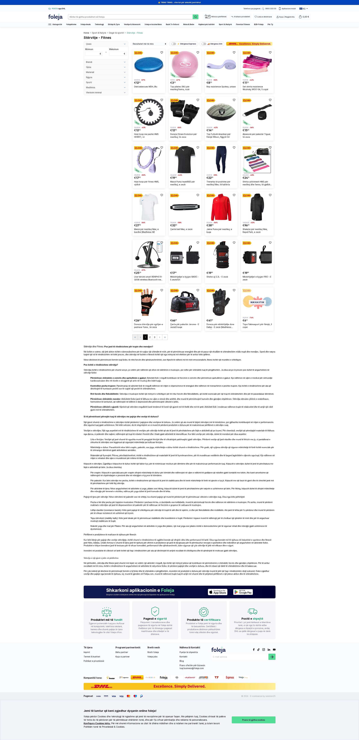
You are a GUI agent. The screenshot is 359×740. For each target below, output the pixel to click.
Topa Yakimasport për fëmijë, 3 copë (257, 325)
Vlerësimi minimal (94, 92)
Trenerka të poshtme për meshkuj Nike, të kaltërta (218, 183)
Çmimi (88, 44)
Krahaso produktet (242, 17)
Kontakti (183, 656)
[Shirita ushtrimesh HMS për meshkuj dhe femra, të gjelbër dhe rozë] (257, 159)
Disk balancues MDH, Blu (145, 86)
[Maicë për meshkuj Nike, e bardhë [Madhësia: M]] (149, 207)
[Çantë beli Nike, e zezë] (185, 207)
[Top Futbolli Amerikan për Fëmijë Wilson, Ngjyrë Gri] (221, 112)
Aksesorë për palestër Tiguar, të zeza (257, 135)
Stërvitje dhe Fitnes (93, 346)
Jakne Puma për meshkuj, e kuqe (219, 230)
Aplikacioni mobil (289, 8)
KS (304, 8)
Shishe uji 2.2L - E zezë (217, 277)
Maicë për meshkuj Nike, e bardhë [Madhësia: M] (146, 230)
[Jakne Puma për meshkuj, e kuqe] (221, 207)
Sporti (89, 82)
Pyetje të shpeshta (189, 652)
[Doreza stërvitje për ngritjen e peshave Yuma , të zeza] (149, 302)
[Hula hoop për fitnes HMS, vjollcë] (149, 159)
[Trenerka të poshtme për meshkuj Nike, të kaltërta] (221, 159)
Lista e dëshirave (264, 17)
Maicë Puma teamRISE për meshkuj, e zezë (182, 183)
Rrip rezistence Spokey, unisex (221, 86)
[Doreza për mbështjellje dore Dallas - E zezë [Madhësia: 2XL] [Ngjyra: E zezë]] (221, 302)
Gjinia (88, 67)
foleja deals (86, 24)
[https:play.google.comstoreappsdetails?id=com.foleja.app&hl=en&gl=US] (243, 592)
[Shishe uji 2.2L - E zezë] (221, 254)
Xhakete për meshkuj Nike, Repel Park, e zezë (255, 230)
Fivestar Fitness (243, 24)
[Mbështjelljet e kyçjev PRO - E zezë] (257, 254)
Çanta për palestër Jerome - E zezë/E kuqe (184, 325)
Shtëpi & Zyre (114, 24)
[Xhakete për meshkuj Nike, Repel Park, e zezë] (257, 207)
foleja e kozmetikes (153, 24)
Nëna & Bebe (188, 24)
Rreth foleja (153, 652)
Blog (182, 661)
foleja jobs (152, 656)
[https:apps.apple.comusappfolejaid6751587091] (218, 592)
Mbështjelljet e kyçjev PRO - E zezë (257, 278)
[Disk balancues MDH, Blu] (149, 64)
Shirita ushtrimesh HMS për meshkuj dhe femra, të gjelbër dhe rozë (257, 183)
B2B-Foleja (258, 24)
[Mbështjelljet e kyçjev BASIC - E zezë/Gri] (185, 254)
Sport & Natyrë (225, 24)
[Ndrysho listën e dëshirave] (161, 52)
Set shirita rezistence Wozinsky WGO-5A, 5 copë (255, 88)
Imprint (87, 652)
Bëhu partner (122, 652)
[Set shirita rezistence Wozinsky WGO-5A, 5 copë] (257, 64)
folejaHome (71, 24)
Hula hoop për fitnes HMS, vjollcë (146, 183)
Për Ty (270, 24)
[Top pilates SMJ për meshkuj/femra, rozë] (185, 64)
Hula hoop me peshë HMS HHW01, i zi (146, 135)
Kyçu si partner (123, 656)
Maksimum (117, 51)
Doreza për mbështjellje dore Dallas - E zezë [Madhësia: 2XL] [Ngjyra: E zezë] (220, 326)
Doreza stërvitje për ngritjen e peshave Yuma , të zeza (148, 325)
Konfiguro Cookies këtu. (97, 723)
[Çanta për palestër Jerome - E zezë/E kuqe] (185, 302)
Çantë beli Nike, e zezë (181, 229)
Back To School (172, 24)
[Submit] (271, 657)
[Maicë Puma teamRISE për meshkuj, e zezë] (185, 159)
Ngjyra (89, 77)
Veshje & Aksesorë (132, 24)
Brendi (89, 62)
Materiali (90, 72)
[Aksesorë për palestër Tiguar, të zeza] (257, 112)
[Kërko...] (195, 17)
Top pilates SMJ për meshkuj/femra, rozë (179, 88)
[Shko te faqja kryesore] (55, 16)
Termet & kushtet (92, 656)
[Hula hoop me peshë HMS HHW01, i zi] (149, 112)
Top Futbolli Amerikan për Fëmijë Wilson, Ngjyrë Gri (219, 135)
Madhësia (90, 87)
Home (86, 33)
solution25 (270, 696)
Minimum (93, 51)
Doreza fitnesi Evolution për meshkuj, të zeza (183, 135)
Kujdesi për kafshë (206, 24)
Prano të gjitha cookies (253, 720)
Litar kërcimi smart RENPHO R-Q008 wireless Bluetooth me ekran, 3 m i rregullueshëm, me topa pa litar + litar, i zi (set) (148, 279)
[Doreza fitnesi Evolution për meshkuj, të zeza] (185, 112)
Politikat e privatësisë (94, 661)
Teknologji (99, 24)
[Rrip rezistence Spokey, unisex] (221, 64)
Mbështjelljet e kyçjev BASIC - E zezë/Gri (184, 278)
